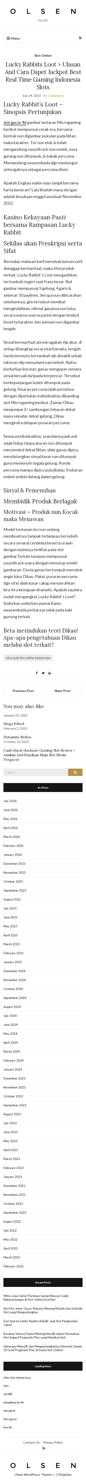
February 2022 (13, 1266)
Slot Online (43, 55)
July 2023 (10, 1123)
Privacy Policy (53, 1442)
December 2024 (14, 971)
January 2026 (12, 854)
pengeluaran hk (13, 1402)
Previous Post (23, 691)
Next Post (63, 691)
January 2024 (12, 1069)
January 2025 (12, 962)
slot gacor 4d (14, 122)
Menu (15, 38)
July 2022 (10, 1230)
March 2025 (11, 944)
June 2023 (10, 1132)
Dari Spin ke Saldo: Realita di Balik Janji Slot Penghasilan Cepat (40, 1323)
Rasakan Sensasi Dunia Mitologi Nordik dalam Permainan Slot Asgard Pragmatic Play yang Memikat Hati (41, 1335)
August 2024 (12, 1007)
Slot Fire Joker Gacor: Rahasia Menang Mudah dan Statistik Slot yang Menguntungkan (42, 1310)
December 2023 (14, 1078)
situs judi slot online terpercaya (28, 658)
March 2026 (11, 837)
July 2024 (10, 1016)
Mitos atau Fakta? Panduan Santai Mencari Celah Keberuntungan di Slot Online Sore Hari (36, 1297)
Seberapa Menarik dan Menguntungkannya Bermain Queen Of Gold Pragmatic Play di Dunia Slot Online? (42, 1348)
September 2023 (14, 1105)
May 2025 (10, 926)
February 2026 (13, 846)
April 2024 (10, 1042)
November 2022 (14, 1195)
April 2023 (10, 1150)
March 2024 (11, 1051)
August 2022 (12, 1221)
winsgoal (9, 1410)
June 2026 (10, 810)
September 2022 (14, 1212)
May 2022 (10, 1239)
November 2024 (14, 980)
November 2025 (14, 872)
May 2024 (10, 1033)
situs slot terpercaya (17, 1377)
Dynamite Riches (17, 737)
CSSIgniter (64, 1474)
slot (5, 1386)
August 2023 (12, 1114)
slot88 (7, 1394)
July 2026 (10, 801)
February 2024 (13, 1060)
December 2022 (14, 1186)
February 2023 (13, 1168)
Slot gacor (10, 1419)
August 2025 (12, 899)
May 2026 (10, 819)
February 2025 (13, 953)
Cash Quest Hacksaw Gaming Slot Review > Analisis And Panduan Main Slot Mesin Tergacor (39, 755)
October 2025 (13, 881)
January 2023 (12, 1177)
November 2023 (14, 1087)
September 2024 (14, 998)
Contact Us (31, 1442)
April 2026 (10, 828)
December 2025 (14, 863)
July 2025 (10, 908)
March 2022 (11, 1257)
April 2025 (10, 935)
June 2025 (10, 917)
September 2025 (14, 890)
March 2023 (11, 1159)
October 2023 (13, 1096)
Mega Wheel (13, 723)
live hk (7, 1427)
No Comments (53, 96)
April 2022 (10, 1248)
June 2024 (10, 1025)
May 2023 (10, 1141)
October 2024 (13, 989)
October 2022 (13, 1203)
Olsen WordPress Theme (32, 1474)
